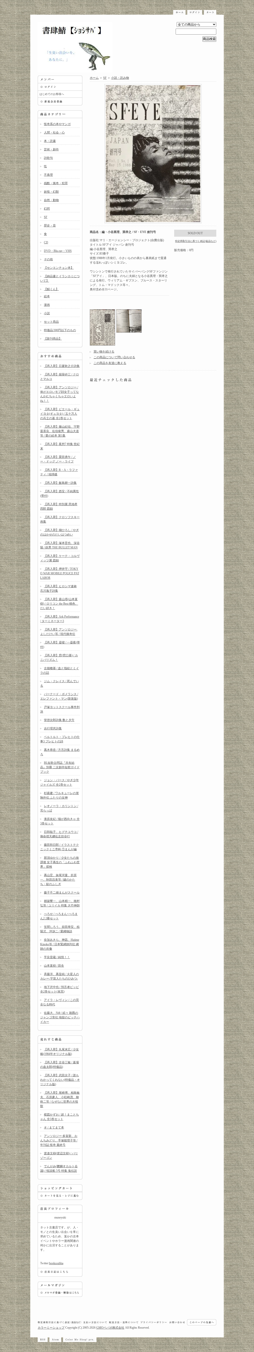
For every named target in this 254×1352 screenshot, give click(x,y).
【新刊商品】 (53, 338)
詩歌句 (48, 158)
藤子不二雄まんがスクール (62, 892)
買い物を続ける (104, 351)
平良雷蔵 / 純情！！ (57, 957)
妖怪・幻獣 (51, 191)
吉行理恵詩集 (53, 728)
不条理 (48, 175)
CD (46, 242)
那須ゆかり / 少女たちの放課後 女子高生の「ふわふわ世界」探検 (60, 862)
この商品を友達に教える (110, 363)
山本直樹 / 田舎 (54, 965)
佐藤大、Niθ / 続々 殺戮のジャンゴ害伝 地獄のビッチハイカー (60, 1017)
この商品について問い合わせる (114, 357)
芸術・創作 (51, 149)
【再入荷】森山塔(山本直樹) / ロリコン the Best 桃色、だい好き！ (59, 603)
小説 (47, 313)
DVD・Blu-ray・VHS (58, 251)
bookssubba (56, 1263)
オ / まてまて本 (54, 1127)
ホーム (94, 78)
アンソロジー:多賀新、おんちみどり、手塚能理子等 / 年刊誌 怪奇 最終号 (58, 1140)
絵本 (47, 296)
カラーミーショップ (51, 1327)
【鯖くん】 (51, 289)
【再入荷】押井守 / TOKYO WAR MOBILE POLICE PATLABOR (59, 573)
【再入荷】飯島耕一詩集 (60, 483)
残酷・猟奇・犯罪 (56, 183)
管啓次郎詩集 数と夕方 (59, 720)
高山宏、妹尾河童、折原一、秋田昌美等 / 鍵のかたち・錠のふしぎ (58, 879)
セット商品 (51, 321)
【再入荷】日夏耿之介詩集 (62, 366)
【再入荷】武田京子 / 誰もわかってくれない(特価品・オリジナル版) (60, 1080)
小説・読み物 (120, 78)
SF (45, 217)
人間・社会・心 (54, 132)
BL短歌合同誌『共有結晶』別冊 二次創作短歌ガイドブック (60, 767)
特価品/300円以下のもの (60, 330)
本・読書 (50, 141)
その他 (48, 259)
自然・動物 (51, 200)
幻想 (47, 208)
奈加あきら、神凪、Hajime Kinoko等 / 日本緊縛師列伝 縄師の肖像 (59, 944)
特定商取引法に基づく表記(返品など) (195, 241)
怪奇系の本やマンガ (57, 124)
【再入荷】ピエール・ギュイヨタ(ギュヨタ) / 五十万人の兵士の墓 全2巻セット (60, 413)
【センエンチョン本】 (59, 268)
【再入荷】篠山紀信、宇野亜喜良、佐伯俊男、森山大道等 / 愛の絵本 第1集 (60, 431)
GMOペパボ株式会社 (110, 1327)
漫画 (47, 305)
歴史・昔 (50, 225)
